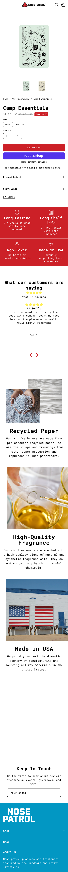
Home (5, 98)
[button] (56, 5)
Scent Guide (10, 188)
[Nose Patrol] (34, 4)
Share (11, 196)
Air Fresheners (20, 98)
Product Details (12, 176)
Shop (6, 830)
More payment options (34, 161)
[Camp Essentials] (26, 86)
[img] (34, 293)
